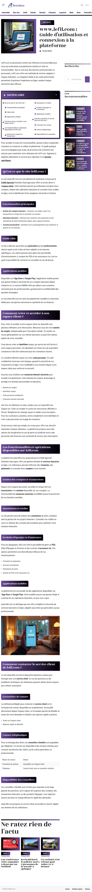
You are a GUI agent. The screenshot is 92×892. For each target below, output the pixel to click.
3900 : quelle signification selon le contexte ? (81, 132)
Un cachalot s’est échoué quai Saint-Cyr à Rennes (50, 863)
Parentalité (80, 108)
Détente (47, 22)
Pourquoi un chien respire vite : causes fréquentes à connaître (81, 165)
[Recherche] (81, 5)
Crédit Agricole (7, 182)
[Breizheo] (16, 5)
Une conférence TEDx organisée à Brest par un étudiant (10, 863)
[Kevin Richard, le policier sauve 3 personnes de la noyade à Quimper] (30, 843)
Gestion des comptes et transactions (15, 135)
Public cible (10, 112)
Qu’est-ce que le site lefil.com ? (15, 103)
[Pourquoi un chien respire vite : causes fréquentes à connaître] (70, 164)
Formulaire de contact (43, 125)
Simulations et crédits (43, 103)
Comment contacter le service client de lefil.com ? (44, 119)
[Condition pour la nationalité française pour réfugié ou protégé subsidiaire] (70, 147)
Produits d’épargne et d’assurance (43, 108)
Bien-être (80, 159)
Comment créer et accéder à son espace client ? (15, 122)
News (5, 853)
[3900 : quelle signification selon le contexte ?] (70, 130)
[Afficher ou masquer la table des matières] (40, 95)
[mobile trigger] (4, 5)
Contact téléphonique (43, 130)
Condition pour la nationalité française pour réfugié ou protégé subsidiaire (82, 148)
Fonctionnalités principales (16, 107)
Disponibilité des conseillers (45, 134)
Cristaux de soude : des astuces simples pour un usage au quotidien (81, 116)
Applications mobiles (14, 117)
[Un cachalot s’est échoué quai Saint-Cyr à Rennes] (50, 843)
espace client (7, 186)
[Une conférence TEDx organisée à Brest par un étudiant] (10, 843)
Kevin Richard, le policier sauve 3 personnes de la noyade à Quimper (30, 864)
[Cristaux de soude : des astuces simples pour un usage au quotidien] (70, 114)
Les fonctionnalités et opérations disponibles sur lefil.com (15, 129)
